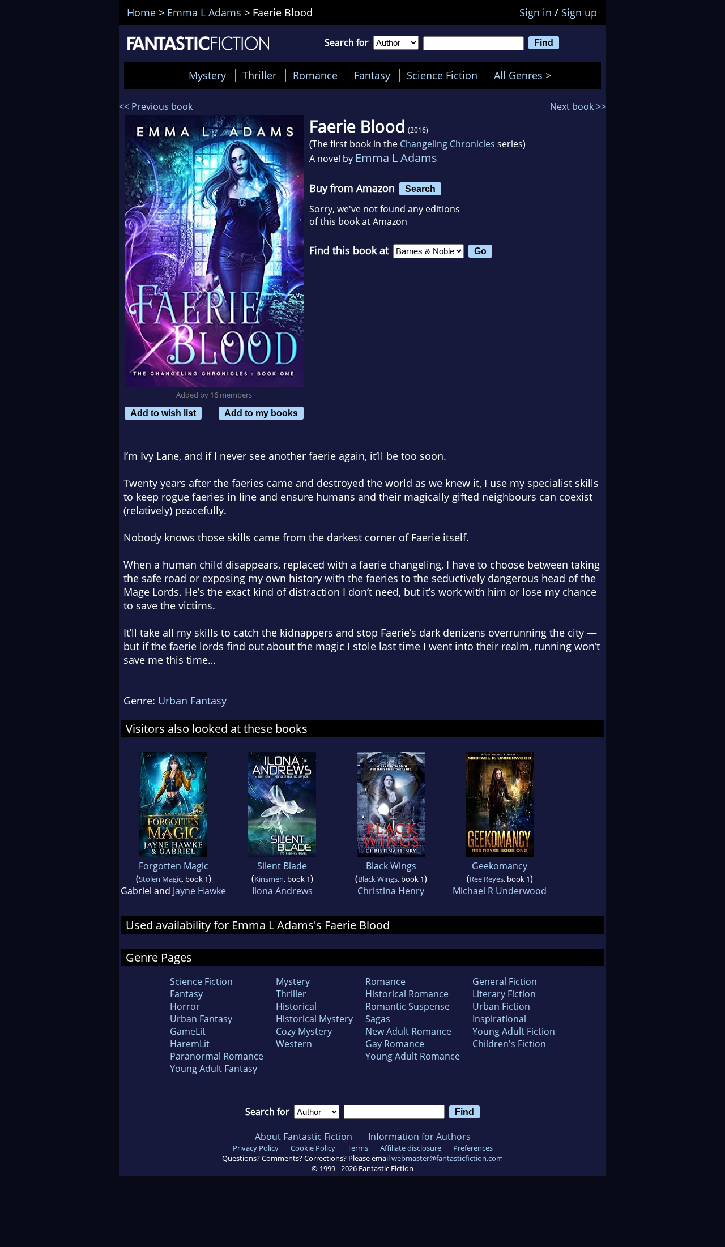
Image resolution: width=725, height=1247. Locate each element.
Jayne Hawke (199, 891)
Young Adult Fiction (513, 1031)
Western (294, 1043)
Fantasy (372, 75)
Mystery (207, 75)
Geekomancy (499, 866)
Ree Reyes (487, 879)
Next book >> (578, 106)
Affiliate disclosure (410, 1148)
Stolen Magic (160, 879)
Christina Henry (390, 891)
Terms (357, 1148)
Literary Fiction (504, 994)
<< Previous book (156, 106)
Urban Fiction (501, 1006)
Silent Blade (282, 866)
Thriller (259, 75)
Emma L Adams (396, 157)
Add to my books (261, 413)
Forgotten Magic (173, 866)
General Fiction (504, 981)
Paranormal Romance (216, 1056)
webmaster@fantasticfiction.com (447, 1158)
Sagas (377, 1019)
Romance (315, 75)
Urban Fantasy (192, 700)
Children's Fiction (509, 1043)
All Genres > (525, 75)
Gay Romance (394, 1043)
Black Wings (391, 866)
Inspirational (499, 1019)
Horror (185, 1006)
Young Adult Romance (412, 1056)
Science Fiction (442, 75)
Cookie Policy (313, 1148)
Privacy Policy (256, 1148)
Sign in (535, 12)
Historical (296, 1006)
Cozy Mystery (304, 1031)
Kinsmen (269, 879)
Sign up (579, 12)
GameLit (188, 1031)
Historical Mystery (314, 1019)
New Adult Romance (408, 1031)
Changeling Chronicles (447, 144)
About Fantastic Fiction (303, 1136)
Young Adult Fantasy (213, 1068)
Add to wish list (163, 413)
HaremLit (190, 1043)
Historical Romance (407, 994)
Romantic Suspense (407, 1006)
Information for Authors (419, 1136)
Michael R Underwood (500, 891)
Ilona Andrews (282, 891)
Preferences (473, 1148)
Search (420, 188)
